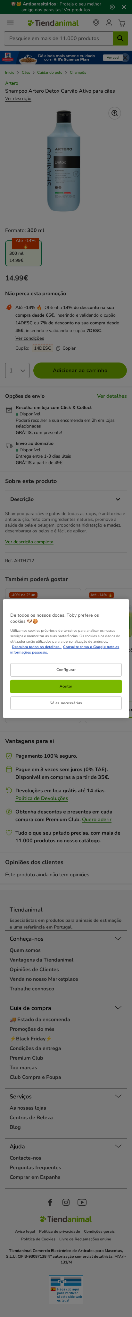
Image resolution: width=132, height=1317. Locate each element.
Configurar (66, 669)
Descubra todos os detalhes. (37, 646)
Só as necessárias (66, 702)
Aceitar (66, 686)
